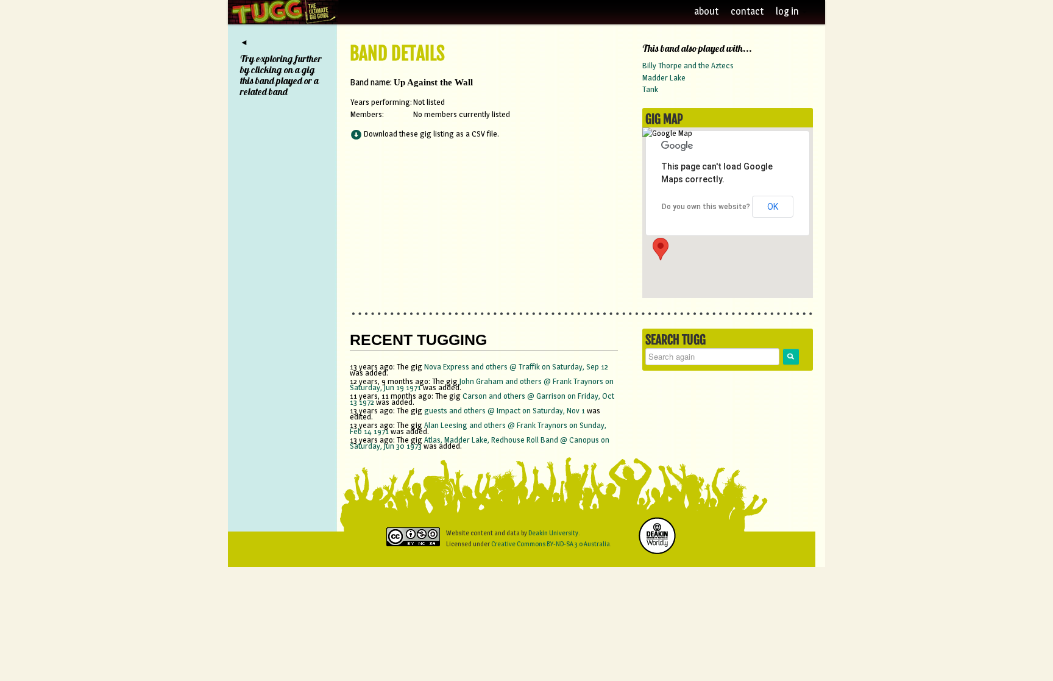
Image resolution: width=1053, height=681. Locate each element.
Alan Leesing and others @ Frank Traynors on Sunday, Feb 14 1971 (478, 428)
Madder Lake (664, 77)
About (706, 11)
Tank (650, 89)
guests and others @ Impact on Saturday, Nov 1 (505, 410)
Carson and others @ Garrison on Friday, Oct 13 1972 (482, 399)
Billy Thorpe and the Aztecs (688, 65)
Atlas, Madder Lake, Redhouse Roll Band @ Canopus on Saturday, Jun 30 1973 (479, 443)
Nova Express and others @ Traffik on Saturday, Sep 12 (516, 366)
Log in (788, 11)
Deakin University (553, 533)
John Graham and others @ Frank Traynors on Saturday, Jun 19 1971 (482, 384)
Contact (747, 11)
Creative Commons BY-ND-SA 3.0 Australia (550, 544)
